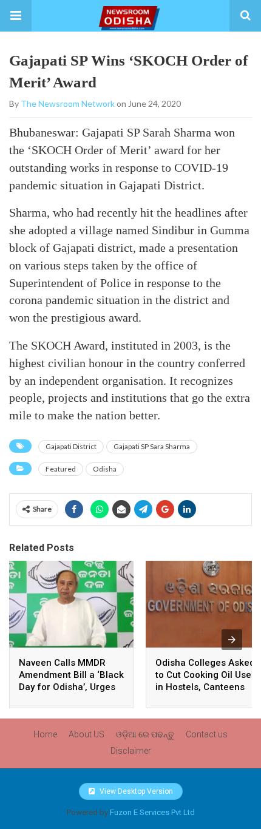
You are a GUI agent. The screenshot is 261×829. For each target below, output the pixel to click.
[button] (16, 16)
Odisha (105, 468)
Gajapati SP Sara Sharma (152, 446)
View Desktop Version (135, 791)
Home (45, 734)
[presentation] (232, 639)
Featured (61, 468)
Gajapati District (71, 446)
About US (86, 734)
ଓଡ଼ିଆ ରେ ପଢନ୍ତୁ (145, 734)
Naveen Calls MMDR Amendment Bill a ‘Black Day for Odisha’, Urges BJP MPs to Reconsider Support (71, 687)
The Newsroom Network (68, 103)
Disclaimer (130, 751)
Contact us (207, 734)
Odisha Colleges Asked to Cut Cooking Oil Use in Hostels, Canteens (205, 674)
